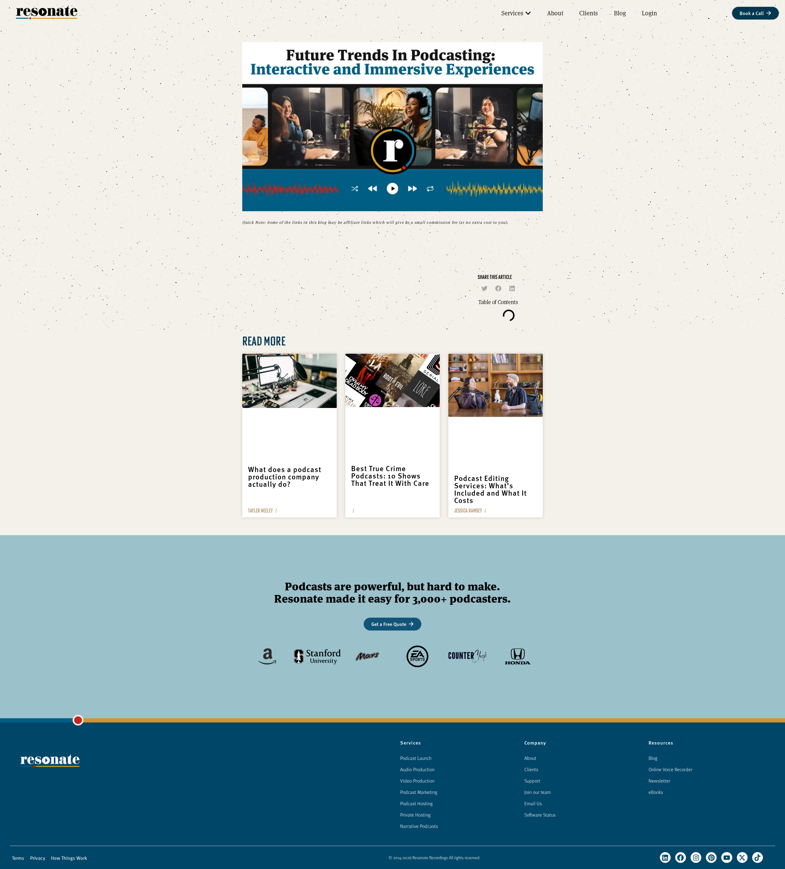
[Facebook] (680, 857)
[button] (485, 288)
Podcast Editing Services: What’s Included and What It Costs (490, 489)
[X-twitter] (742, 857)
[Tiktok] (757, 857)
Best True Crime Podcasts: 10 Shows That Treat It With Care (390, 475)
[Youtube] (726, 857)
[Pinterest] (711, 857)
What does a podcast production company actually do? (284, 476)
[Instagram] (696, 857)
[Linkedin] (665, 857)
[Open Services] (528, 13)
